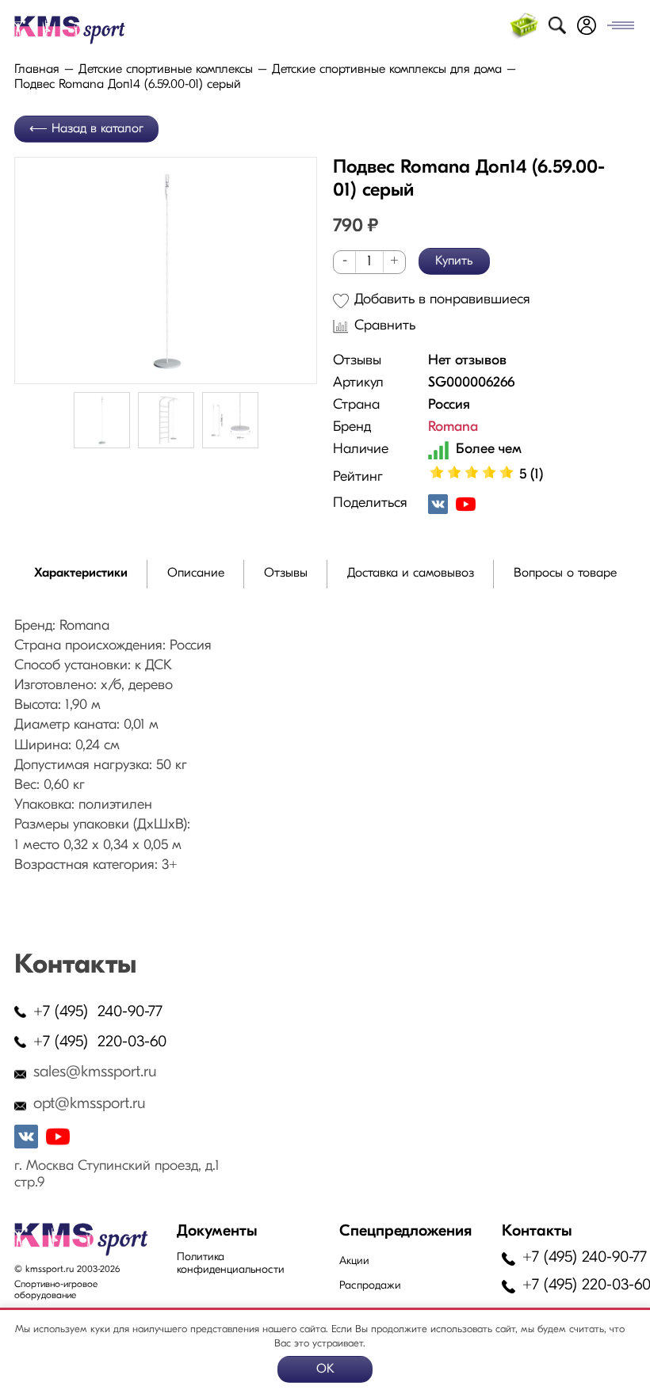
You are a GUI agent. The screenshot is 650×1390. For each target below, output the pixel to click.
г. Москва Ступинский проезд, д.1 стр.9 (117, 1175)
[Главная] (88, 30)
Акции (354, 1261)
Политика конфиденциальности (231, 1263)
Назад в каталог (97, 129)
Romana (453, 428)
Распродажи (370, 1286)
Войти (586, 25)
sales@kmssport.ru (95, 1072)
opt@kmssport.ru (89, 1104)
